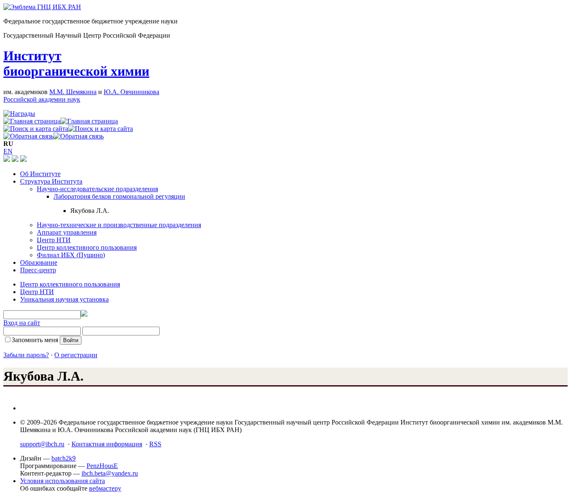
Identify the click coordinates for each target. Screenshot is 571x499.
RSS (155, 444)
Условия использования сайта (62, 480)
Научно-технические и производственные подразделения (119, 224)
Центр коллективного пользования (87, 247)
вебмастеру (105, 488)
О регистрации (75, 354)
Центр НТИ (54, 239)
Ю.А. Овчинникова (131, 91)
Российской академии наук (41, 99)
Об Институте (40, 173)
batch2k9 (63, 458)
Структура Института (51, 181)
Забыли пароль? (26, 354)
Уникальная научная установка (64, 299)
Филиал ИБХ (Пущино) (71, 254)
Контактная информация (106, 444)
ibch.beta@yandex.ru (110, 473)
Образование (38, 262)
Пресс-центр (38, 270)
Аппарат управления (67, 232)
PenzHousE (102, 465)
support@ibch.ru (42, 444)
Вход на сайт (21, 322)
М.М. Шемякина (73, 91)
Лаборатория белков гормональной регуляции (119, 196)
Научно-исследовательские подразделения (97, 188)
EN (8, 151)
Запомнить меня (35, 339)
